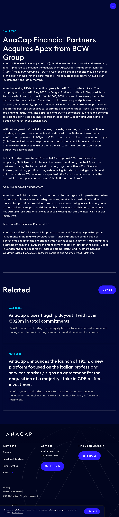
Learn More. (17, 513)
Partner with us (10, 466)
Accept (92, 511)
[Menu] (113, 6)
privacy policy (61, 510)
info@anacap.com (50, 451)
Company (7, 452)
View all (107, 289)
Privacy (6, 487)
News (5, 472)
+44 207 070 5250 (49, 455)
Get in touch (52, 466)
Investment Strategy (13, 459)
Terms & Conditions (12, 491)
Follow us (91, 455)
